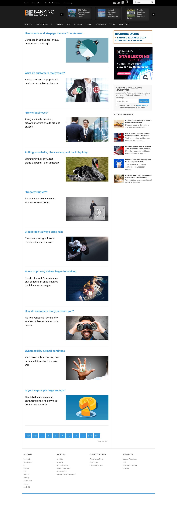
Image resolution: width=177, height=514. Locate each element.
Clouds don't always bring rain (44, 231)
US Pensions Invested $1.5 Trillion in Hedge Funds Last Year (138, 122)
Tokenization (42, 24)
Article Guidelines (63, 465)
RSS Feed (123, 2)
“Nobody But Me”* (36, 192)
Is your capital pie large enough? (45, 390)
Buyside (126, 468)
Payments (28, 24)
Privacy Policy (142, 105)
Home (26, 3)
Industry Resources (52, 3)
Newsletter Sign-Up (130, 465)
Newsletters (36, 3)
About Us (60, 459)
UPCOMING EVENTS (127, 34)
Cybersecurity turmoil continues (45, 350)
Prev (35, 436)
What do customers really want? (45, 73)
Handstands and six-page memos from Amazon (54, 33)
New (124, 462)
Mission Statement (63, 468)
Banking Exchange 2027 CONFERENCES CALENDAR (130, 39)
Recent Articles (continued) (66, 475)
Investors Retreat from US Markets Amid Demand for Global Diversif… (138, 148)
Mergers (78, 24)
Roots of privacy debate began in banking (50, 271)
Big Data (59, 24)
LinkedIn (114, 2)
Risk (68, 24)
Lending (88, 24)
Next (90, 436)
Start (28, 436)
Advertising (68, 3)
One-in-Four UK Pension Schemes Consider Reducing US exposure (137, 135)
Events (113, 24)
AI (51, 24)
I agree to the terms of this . (133, 105)
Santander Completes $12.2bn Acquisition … (113, 13)
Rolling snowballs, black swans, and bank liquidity (56, 152)
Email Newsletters (96, 465)
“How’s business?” (36, 112)
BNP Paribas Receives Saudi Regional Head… (84, 13)
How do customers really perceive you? (49, 311)
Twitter (119, 2)
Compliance (101, 24)
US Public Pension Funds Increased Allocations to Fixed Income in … (138, 176)
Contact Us (94, 462)
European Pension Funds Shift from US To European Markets (138, 161)
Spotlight (124, 24)
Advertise (60, 462)
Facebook (127, 1)
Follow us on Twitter (97, 459)
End (96, 436)
